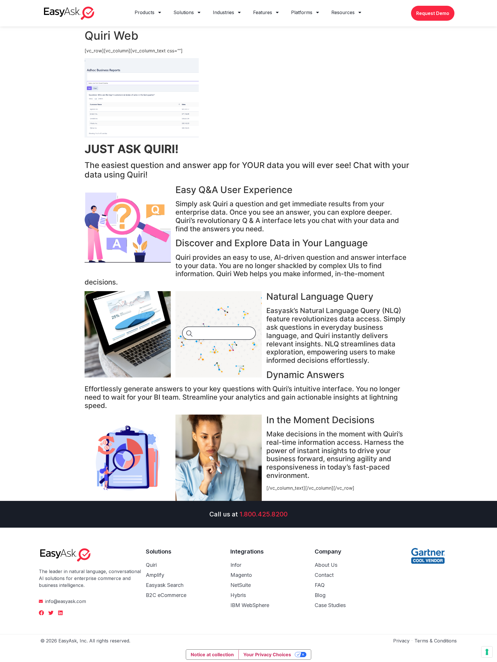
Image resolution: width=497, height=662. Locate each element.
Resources (343, 12)
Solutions (183, 12)
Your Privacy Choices (267, 654)
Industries (223, 12)
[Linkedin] (60, 612)
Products (144, 12)
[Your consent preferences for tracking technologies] (486, 651)
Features (262, 12)
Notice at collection (212, 654)
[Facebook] (41, 612)
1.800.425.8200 (264, 514)
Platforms (301, 12)
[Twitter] (50, 612)
